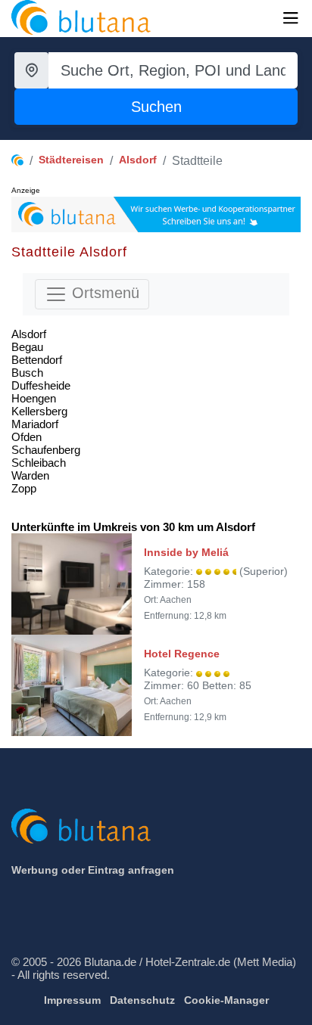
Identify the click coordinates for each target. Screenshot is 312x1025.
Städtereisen (71, 160)
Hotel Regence (182, 654)
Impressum (72, 1000)
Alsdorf (138, 160)
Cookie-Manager (226, 1000)
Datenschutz (142, 1000)
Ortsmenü (103, 292)
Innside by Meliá (186, 552)
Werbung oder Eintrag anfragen (92, 870)
